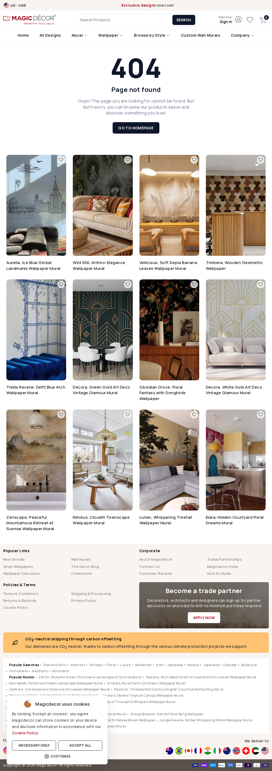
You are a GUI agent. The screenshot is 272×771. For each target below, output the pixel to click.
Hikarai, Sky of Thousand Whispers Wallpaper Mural (134, 702)
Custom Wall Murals (200, 35)
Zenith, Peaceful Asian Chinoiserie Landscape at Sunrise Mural (90, 677)
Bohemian (143, 665)
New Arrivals (14, 559)
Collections (81, 573)
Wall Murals (81, 559)
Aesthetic (40, 671)
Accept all (80, 745)
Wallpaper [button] (108, 35)
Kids (159, 665)
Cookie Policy (25, 732)
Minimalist (60, 671)
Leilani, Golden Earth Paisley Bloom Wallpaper (118, 720)
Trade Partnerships (224, 559)
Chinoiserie (18, 671)
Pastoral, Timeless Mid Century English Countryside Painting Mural (169, 689)
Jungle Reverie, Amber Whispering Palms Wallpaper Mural (206, 720)
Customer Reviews (155, 573)
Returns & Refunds (20, 600)
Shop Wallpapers (18, 566)
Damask (230, 665)
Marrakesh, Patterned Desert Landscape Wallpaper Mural (56, 683)
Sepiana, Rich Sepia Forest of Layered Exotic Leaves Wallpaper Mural (201, 677)
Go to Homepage (136, 127)
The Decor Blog (85, 566)
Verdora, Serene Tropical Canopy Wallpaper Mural (143, 695)
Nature (193, 665)
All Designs (50, 35)
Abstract (77, 665)
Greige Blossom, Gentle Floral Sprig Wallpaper (167, 714)
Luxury (125, 665)
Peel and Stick (54, 665)
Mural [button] (78, 35)
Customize (60, 756)
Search (183, 20)
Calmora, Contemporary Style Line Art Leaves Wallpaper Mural (59, 689)
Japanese (175, 665)
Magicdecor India (222, 566)
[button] (225, 20)
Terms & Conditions (21, 593)
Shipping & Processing (91, 593)
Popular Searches (24, 665)
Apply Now (204, 617)
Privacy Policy (83, 600)
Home (23, 35)
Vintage (95, 665)
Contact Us (149, 566)
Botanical (249, 665)
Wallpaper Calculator (22, 573)
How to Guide (219, 573)
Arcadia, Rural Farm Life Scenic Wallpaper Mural (146, 683)
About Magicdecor (155, 559)
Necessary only (34, 745)
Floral (111, 665)
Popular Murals (21, 677)
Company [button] (240, 35)
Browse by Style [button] (150, 35)
